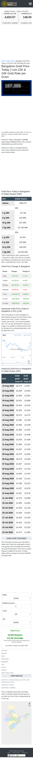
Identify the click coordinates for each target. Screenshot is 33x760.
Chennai (4, 650)
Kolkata (3, 670)
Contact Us (24, 752)
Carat (4, 611)
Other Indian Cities (7, 673)
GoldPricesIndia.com (18, 751)
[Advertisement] (16, 42)
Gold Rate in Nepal (7, 685)
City (3, 619)
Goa (2, 664)
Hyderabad (5, 659)
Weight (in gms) (8, 603)
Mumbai (4, 653)
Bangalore (4, 661)
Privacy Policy (16, 752)
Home (9, 752)
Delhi (3, 656)
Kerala (3, 667)
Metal (4, 595)
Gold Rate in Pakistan (8, 687)
